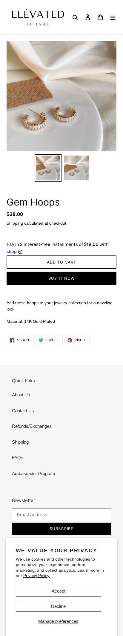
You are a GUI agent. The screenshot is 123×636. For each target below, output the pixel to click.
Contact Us (23, 410)
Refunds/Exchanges (32, 426)
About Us (21, 394)
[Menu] (113, 17)
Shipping (15, 223)
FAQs (17, 457)
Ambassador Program (33, 473)
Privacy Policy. (36, 575)
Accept (58, 591)
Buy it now (61, 278)
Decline (58, 606)
